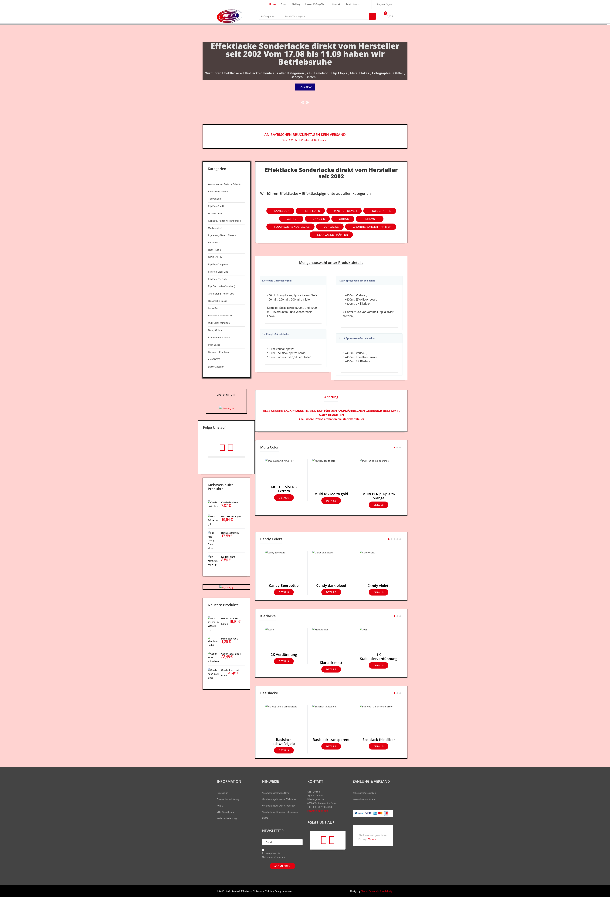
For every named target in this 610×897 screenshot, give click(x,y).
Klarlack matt (331, 662)
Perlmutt (371, 219)
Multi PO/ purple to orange (378, 496)
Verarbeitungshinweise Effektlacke (279, 799)
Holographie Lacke (217, 300)
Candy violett (378, 585)
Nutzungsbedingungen (273, 857)
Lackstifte (213, 308)
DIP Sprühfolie (215, 257)
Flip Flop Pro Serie (217, 279)
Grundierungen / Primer (371, 226)
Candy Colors (215, 330)
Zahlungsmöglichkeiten (364, 792)
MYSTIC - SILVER (345, 211)
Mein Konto (353, 4)
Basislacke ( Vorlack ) (219, 191)
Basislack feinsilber (378, 739)
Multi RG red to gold (331, 493)
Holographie (380, 211)
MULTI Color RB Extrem (284, 488)
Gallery (296, 4)
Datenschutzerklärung (228, 799)
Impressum (222, 792)
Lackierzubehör (216, 366)
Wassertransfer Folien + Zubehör (224, 184)
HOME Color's (215, 213)
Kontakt (336, 4)
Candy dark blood (331, 585)
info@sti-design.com (317, 810)
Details (284, 497)
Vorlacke (331, 226)
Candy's (318, 219)
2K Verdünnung (284, 654)
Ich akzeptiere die (273, 855)
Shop (284, 4)
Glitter (292, 219)
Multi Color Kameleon (219, 322)
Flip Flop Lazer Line (218, 271)
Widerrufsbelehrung (227, 818)
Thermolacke (214, 198)
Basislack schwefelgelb (284, 741)
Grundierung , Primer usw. (221, 293)
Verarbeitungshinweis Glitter (276, 792)
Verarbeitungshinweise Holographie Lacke (280, 814)
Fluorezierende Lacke (291, 226)
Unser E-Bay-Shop (316, 4)
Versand (372, 839)
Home (272, 4)
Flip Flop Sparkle (216, 206)
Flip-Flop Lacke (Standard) (221, 286)
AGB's (220, 805)
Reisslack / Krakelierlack (220, 315)
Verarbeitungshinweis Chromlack (278, 805)
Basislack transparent (331, 739)
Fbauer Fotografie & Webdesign (377, 891)
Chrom (343, 219)
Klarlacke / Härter (332, 234)
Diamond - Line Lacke (219, 352)
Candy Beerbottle (284, 585)
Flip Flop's (311, 211)
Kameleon (281, 211)
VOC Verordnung (225, 811)
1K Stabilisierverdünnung (378, 656)
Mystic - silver (215, 228)
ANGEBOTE (214, 359)
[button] (383, 4)
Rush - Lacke (214, 249)
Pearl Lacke (214, 344)
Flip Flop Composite (218, 264)
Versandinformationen (364, 799)
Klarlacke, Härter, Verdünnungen (224, 220)
